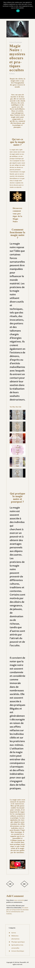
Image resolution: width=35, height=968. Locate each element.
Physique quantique (18, 942)
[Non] (33, 7)
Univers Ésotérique (15, 42)
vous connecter (19, 900)
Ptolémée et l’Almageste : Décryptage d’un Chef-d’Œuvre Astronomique (18, 428)
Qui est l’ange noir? (17, 476)
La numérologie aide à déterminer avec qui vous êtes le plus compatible (18, 416)
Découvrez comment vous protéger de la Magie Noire (17, 215)
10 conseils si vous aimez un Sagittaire (17, 451)
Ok (18, 11)
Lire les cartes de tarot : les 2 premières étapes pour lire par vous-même (17, 441)
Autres (13, 933)
